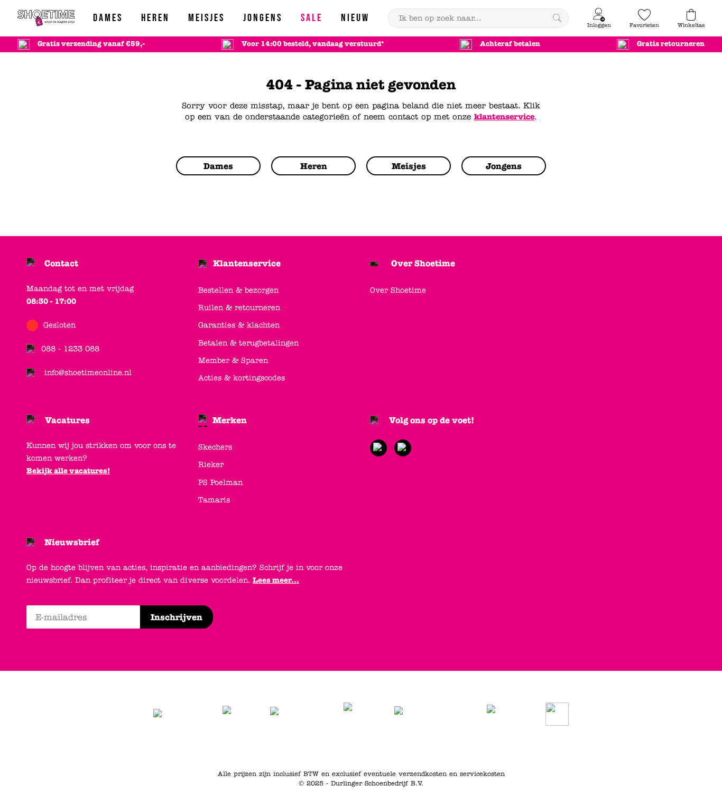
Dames (363, 747)
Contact (61, 263)
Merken (229, 420)
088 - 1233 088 (70, 348)
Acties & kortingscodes (241, 377)
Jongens (426, 747)
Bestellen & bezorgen (238, 290)
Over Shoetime (423, 263)
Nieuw (516, 747)
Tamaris (214, 499)
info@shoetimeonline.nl (88, 372)
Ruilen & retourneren (239, 307)
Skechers (215, 447)
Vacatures (67, 420)
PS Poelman (220, 482)
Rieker (211, 464)
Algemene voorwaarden (234, 747)
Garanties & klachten (239, 325)
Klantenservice (247, 263)
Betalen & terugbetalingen (248, 343)
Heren (394, 747)
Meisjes (462, 747)
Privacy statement (313, 747)
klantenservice (504, 116)
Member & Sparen (233, 360)
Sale (489, 747)
